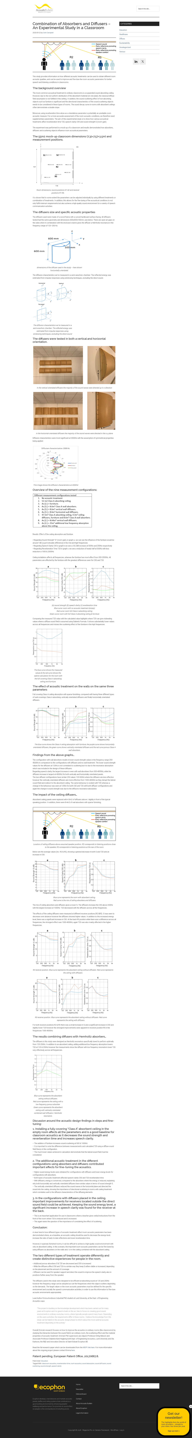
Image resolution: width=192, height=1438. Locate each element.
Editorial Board (81, 1394)
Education (44, 1361)
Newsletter (79, 1389)
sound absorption (88, 1363)
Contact (79, 1399)
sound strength (45, 1366)
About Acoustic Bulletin (84, 1403)
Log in (122, 1430)
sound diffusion (100, 1363)
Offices (122, 39)
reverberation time (63, 1363)
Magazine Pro (87, 1430)
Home (78, 1384)
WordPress (114, 1430)
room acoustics (76, 1363)
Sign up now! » (174, 1431)
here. (73, 1350)
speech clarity (56, 1366)
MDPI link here (89, 1347)
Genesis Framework (102, 1430)
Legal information (82, 1413)
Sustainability (124, 43)
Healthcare (123, 34)
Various (122, 52)
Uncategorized (125, 47)
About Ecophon (81, 1408)
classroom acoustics (49, 1363)
